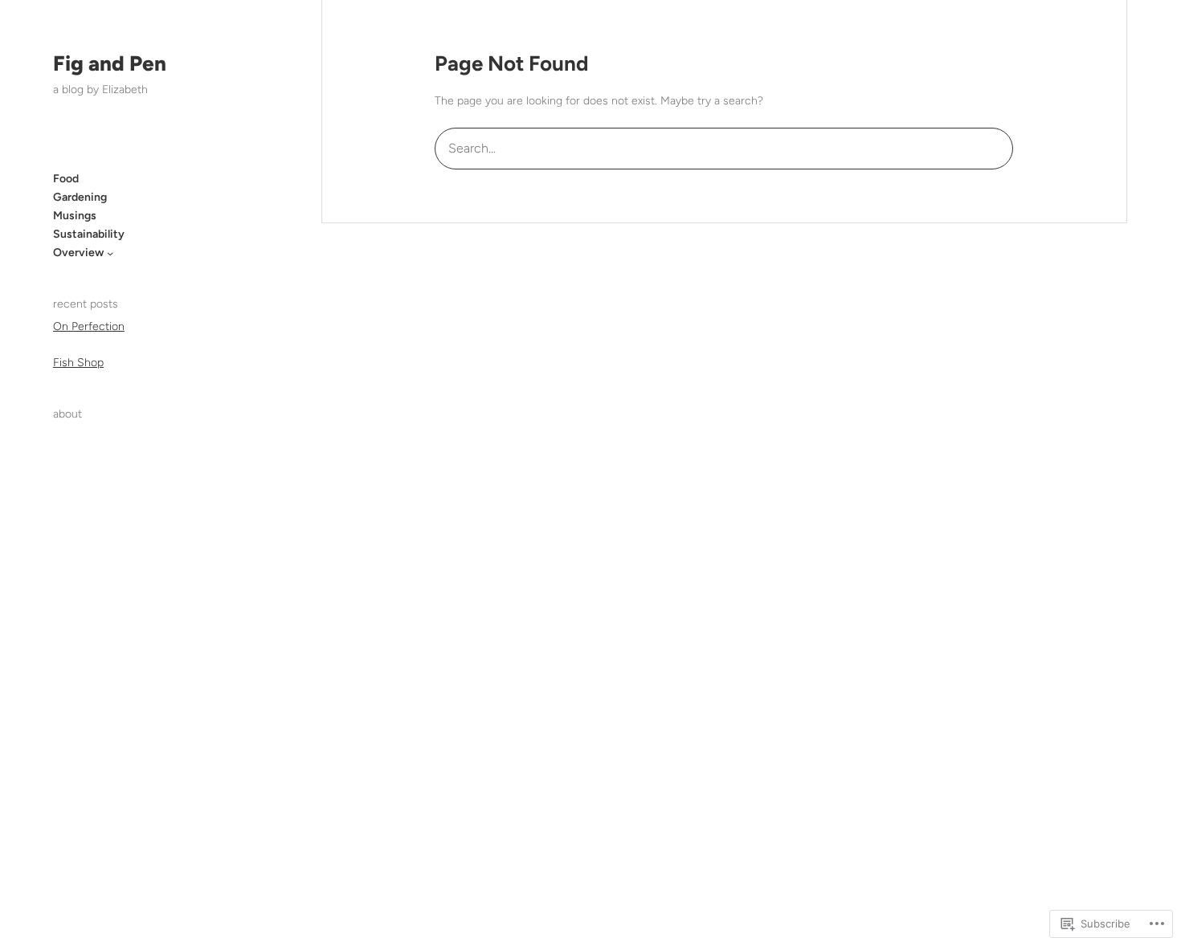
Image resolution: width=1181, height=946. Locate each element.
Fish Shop (78, 362)
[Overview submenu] (110, 253)
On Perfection (89, 326)
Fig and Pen (109, 63)
